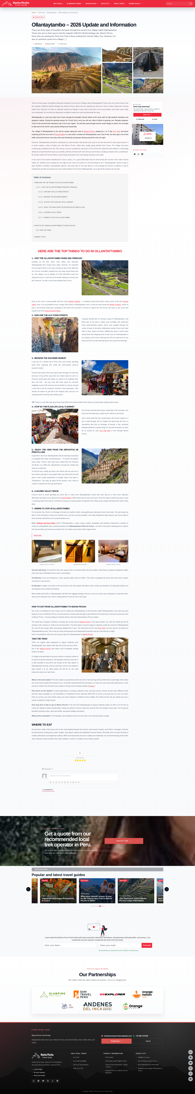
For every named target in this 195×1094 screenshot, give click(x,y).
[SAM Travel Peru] (82, 994)
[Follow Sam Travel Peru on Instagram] (48, 1081)
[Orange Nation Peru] (142, 994)
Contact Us (115, 1041)
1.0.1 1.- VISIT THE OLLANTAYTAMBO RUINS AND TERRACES (56, 187)
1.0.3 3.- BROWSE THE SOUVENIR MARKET (52, 197)
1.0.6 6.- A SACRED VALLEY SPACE (49, 212)
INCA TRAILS (58, 3)
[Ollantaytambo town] (55, 334)
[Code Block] (70, 782)
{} (76, 782)
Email (155, 119)
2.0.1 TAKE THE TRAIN (43, 230)
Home (34, 12)
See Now (147, 138)
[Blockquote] (67, 782)
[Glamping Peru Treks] (52, 994)
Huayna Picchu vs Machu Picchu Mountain (117, 1071)
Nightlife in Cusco (144, 1057)
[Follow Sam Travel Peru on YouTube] (43, 1081)
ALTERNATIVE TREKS (74, 3)
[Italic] (53, 782)
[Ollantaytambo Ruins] (105, 465)
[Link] (73, 782)
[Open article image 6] (47, 551)
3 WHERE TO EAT (40, 237)
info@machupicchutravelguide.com (118, 1036)
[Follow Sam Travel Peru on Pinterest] (57, 1081)
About (148, 1041)
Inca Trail (116, 131)
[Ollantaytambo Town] (105, 377)
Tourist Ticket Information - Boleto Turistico (117, 1066)
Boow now (37, 535)
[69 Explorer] (112, 994)
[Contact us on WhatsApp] (34, 1081)
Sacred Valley (60, 134)
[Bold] (50, 782)
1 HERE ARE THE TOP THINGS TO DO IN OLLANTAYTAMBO (54, 182)
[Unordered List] (64, 782)
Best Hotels (109, 1057)
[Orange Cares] (132, 1006)
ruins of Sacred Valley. (53, 311)
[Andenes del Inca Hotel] (97, 1006)
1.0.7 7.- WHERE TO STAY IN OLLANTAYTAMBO (54, 217)
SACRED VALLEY (135, 3)
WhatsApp (141, 119)
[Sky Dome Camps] (67, 1006)
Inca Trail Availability (79, 1061)
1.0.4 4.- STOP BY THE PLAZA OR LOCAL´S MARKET (55, 202)
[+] (79, 782)
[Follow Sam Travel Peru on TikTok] (53, 1081)
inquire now (122, 841)
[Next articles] (167, 889)
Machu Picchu (89, 131)
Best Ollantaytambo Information (148, 1064)
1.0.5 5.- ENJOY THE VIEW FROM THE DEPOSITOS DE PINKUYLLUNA (61, 207)
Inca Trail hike (105, 431)
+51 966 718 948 (142, 1036)
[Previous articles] (28, 889)
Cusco (91, 686)
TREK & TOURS (119, 3)
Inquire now (146, 114)
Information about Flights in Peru (116, 1061)
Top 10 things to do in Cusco (147, 1061)
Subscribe (147, 945)
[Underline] (56, 782)
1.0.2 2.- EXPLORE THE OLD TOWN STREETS (53, 192)
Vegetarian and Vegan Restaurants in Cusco (150, 1069)
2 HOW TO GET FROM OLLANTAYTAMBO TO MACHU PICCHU (54, 225)
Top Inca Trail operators (81, 1064)
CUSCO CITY (105, 3)
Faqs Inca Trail (78, 1068)
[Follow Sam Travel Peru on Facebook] (38, 1081)
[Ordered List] (62, 782)
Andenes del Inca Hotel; (46, 523)
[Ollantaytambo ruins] (105, 277)
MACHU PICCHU (91, 3)
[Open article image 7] (80, 551)
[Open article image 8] (113, 551)
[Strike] (59, 782)
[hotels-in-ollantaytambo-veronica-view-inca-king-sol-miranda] (105, 655)
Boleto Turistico (74, 301)
